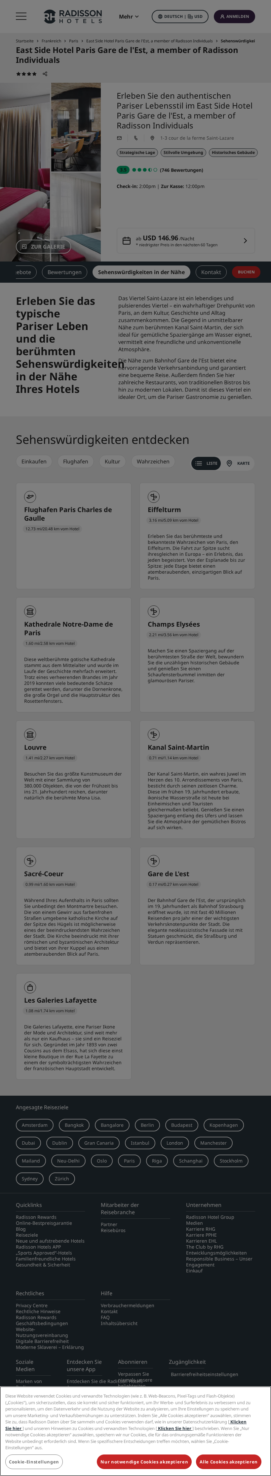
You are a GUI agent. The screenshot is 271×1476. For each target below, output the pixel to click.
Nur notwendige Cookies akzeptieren (144, 1462)
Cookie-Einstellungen (34, 1462)
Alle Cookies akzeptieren (229, 1462)
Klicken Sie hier (174, 1428)
